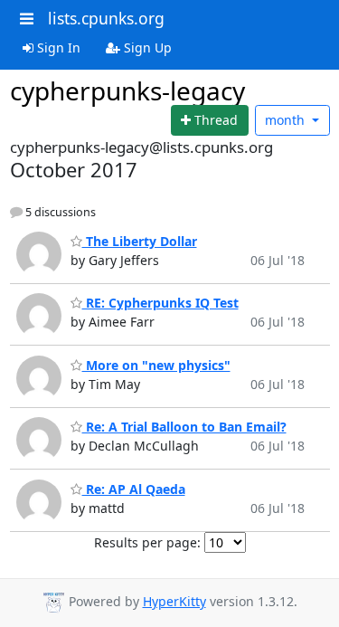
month (286, 119)
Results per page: (147, 542)
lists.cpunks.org (106, 18)
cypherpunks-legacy (127, 90)
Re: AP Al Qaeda (133, 489)
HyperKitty (174, 601)
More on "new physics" (156, 365)
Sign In (56, 47)
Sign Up (146, 47)
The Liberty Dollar (139, 241)
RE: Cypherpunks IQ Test (160, 302)
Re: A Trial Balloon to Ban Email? (184, 426)
